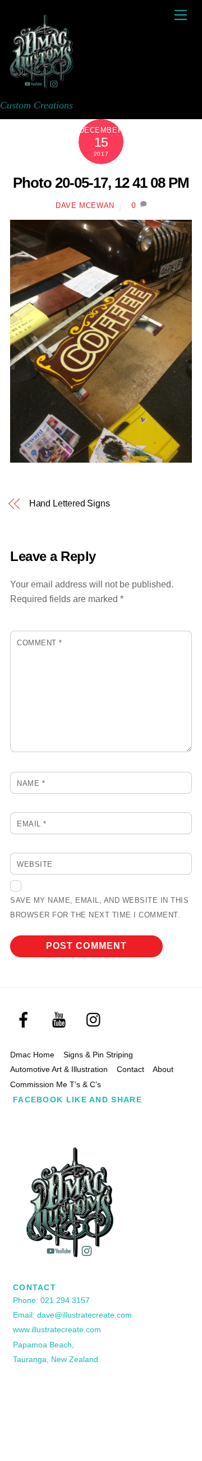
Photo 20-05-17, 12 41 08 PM (101, 183)
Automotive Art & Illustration (59, 1069)
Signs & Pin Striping (98, 1054)
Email (32, 824)
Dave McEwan (85, 205)
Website (35, 864)
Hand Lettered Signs (69, 503)
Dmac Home (32, 1054)
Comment (39, 643)
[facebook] (25, 1019)
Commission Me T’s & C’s (55, 1084)
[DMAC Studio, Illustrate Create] (42, 88)
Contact (130, 1069)
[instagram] (96, 1019)
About (163, 1069)
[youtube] (60, 1019)
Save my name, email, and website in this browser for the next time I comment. (99, 907)
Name (31, 783)
